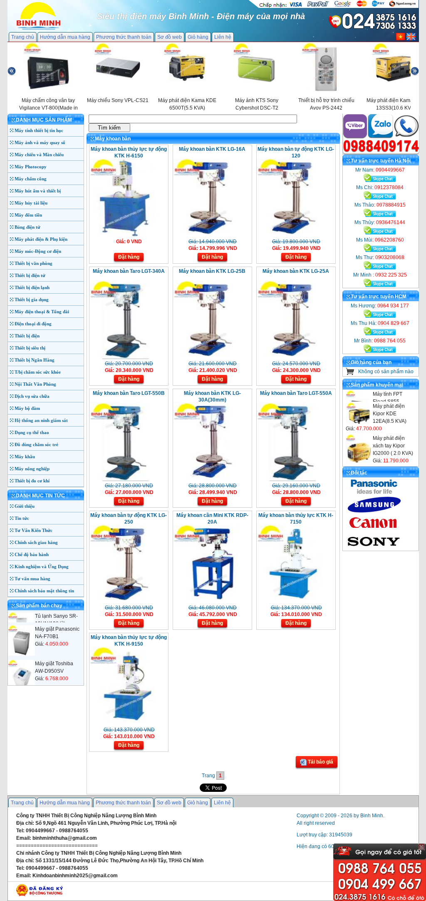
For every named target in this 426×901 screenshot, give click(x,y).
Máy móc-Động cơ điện (38, 251)
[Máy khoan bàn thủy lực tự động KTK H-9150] (127, 723)
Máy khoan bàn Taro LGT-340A (129, 271)
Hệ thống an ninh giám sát (41, 420)
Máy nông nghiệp (32, 468)
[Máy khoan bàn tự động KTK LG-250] (127, 601)
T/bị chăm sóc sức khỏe (38, 371)
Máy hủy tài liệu (31, 202)
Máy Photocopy (31, 166)
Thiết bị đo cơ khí (32, 480)
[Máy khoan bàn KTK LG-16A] (211, 235)
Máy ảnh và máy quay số (40, 142)
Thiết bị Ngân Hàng (34, 359)
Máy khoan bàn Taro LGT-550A (296, 393)
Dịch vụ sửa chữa (32, 396)
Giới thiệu (25, 506)
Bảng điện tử (27, 227)
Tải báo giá (320, 762)
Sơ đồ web (169, 37)
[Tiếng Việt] (400, 39)
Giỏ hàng (198, 37)
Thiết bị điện (27, 335)
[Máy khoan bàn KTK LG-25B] (211, 357)
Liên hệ (222, 37)
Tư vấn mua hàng (32, 578)
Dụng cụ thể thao (32, 432)
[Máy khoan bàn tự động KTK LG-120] (295, 235)
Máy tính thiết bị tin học (39, 130)
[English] (411, 39)
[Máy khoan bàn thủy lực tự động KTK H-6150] (127, 235)
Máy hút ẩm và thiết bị (38, 190)
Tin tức (22, 518)
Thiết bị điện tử (30, 275)
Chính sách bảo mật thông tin (44, 590)
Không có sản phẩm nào (386, 371)
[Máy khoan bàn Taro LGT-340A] (127, 357)
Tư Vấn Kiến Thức (33, 530)
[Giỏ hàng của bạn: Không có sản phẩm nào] (350, 373)
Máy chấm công (31, 178)
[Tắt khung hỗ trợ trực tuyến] (421, 847)
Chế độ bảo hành (32, 554)
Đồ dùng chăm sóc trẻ (36, 444)
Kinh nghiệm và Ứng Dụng (42, 566)
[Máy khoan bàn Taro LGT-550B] (127, 479)
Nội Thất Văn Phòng (35, 384)
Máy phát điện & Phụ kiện (41, 239)
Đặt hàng (128, 257)
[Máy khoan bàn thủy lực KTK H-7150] (295, 601)
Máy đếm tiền (28, 214)
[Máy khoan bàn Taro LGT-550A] (295, 479)
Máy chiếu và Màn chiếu (39, 154)
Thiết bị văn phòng (33, 263)
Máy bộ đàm (27, 408)
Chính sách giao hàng (36, 542)
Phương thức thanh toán (123, 37)
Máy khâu (25, 456)
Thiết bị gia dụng (32, 299)
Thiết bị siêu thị (30, 347)
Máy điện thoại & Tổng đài (42, 311)
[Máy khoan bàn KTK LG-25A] (295, 357)
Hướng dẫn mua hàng (65, 37)
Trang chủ (22, 37)
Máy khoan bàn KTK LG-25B (212, 271)
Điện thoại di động (33, 323)
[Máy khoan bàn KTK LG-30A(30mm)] (211, 479)
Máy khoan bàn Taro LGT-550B (129, 393)
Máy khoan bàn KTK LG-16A (212, 149)
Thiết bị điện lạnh (32, 287)
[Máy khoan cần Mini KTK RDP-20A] (211, 601)
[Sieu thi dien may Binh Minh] (38, 29)
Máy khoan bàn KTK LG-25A (296, 271)
